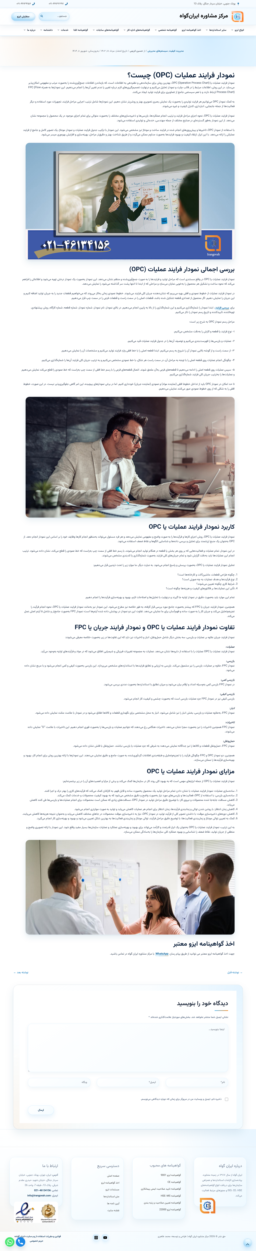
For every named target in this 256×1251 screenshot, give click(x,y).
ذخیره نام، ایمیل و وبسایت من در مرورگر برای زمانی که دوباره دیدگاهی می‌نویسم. (181, 1099)
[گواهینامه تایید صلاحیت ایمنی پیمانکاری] (161, 1189)
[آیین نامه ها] (113, 1203)
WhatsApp (162, 954)
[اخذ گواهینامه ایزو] (110, 1183)
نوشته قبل (235, 972)
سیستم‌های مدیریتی (158, 51)
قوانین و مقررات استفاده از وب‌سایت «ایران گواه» (37, 1236)
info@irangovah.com (39, 1196)
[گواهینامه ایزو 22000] (170, 1210)
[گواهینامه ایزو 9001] (171, 1175)
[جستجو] (41, 16)
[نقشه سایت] (113, 1210)
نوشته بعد (20, 972)
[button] (216, 4)
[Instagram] (96, 1237)
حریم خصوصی (36, 1241)
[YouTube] (105, 1237)
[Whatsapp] (9, 1242)
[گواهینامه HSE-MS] (171, 1196)
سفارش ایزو (23, 17)
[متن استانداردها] (111, 1197)
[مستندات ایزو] (112, 1190)
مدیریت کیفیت (176, 51)
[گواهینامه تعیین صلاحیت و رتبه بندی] (162, 1203)
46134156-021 (42, 1191)
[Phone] (20, 1242)
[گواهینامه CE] (174, 1182)
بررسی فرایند (222, 308)
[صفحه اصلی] (113, 1176)
